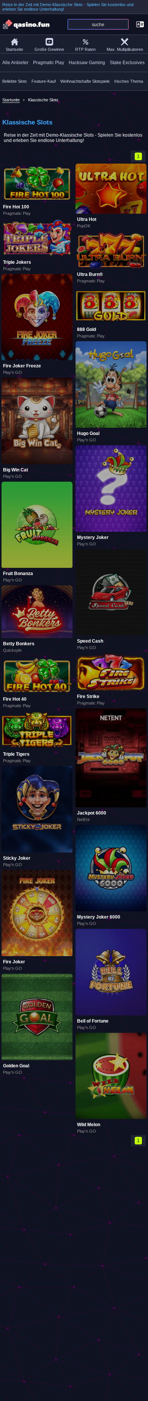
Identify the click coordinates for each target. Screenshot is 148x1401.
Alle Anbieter (15, 62)
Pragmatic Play (48, 62)
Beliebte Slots (14, 81)
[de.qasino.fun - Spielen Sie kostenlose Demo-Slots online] (26, 24)
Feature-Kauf (43, 81)
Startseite (14, 49)
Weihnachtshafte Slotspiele (85, 81)
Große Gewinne (49, 49)
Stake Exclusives (127, 62)
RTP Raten (85, 49)
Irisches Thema (128, 81)
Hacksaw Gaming (87, 62)
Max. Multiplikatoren (125, 49)
